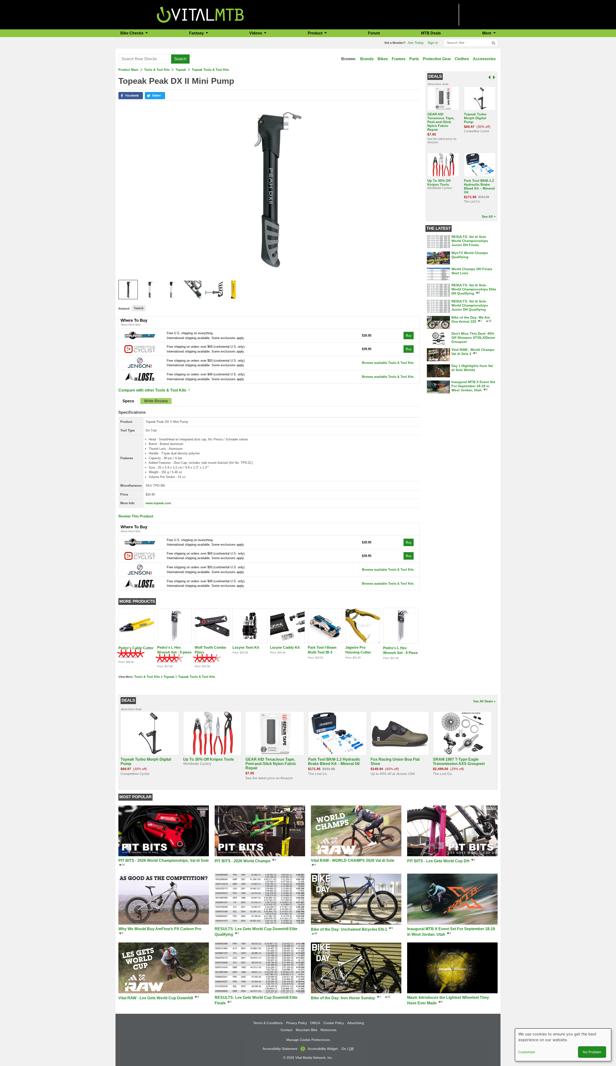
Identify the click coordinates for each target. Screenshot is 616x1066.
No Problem (592, 1052)
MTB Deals (431, 33)
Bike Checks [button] (132, 33)
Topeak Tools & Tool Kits (210, 70)
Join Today (415, 43)
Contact (286, 1030)
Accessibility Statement (280, 1049)
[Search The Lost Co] (139, 376)
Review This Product (135, 516)
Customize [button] (526, 1052)
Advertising (355, 1023)
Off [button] (351, 1049)
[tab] (128, 401)
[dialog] (563, 1044)
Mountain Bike (306, 1030)
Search (180, 59)
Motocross (328, 1030)
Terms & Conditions (268, 1023)
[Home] (200, 14)
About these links (131, 324)
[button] (130, 95)
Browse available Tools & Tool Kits (388, 363)
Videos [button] (256, 33)
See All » (489, 216)
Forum (374, 33)
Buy (408, 335)
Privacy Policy (296, 1023)
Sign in (433, 43)
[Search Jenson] (140, 363)
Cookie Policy (333, 1023)
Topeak (180, 70)
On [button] (343, 1049)
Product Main (128, 70)
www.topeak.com (158, 503)
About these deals (438, 84)
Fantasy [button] (197, 33)
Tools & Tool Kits (157, 70)
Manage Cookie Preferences (308, 1040)
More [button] (487, 33)
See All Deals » (484, 701)
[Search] (493, 43)
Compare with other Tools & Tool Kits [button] (152, 390)
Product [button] (315, 33)
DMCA (315, 1023)
